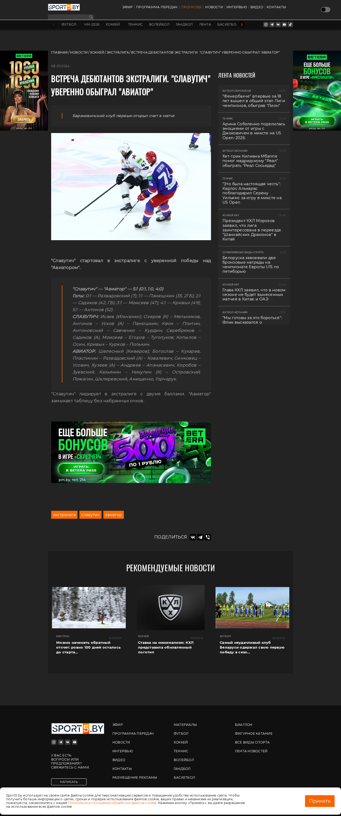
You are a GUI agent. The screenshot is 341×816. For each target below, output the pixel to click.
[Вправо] (241, 24)
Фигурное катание (254, 733)
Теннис (135, 24)
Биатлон (244, 725)
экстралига (64, 514)
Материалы (185, 725)
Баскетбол (228, 24)
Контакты (276, 7)
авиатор (113, 514)
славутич (90, 514)
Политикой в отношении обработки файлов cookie (112, 803)
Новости (214, 7)
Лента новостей (251, 751)
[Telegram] (200, 537)
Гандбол (184, 24)
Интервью (236, 7)
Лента (205, 24)
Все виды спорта (252, 742)
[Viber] (208, 537)
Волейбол (159, 24)
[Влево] (53, 24)
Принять (320, 801)
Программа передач (156, 7)
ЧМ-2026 (91, 24)
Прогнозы (191, 7)
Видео (256, 7)
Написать (69, 782)
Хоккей (113, 24)
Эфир (127, 7)
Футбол (69, 24)
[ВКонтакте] (193, 537)
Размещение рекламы (134, 777)
